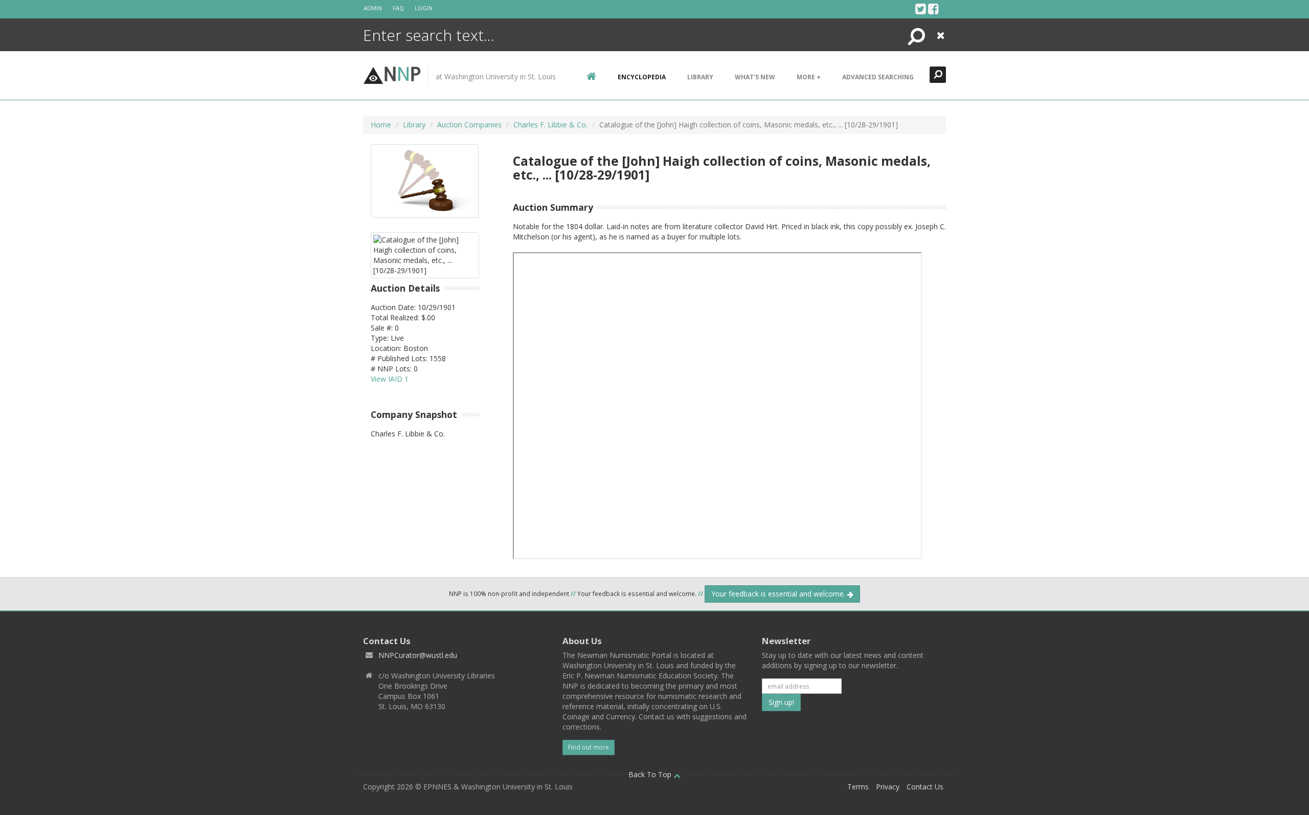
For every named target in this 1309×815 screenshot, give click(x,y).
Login (424, 8)
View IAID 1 (390, 379)
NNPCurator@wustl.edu (417, 655)
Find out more (588, 747)
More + (809, 77)
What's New (755, 77)
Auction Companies (469, 124)
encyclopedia (642, 77)
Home (381, 124)
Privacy (887, 786)
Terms (858, 786)
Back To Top (650, 774)
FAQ (398, 8)
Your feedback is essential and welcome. (779, 594)
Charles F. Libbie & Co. (550, 124)
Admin (373, 8)
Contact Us (925, 786)
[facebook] (933, 9)
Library (700, 77)
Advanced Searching (878, 77)
